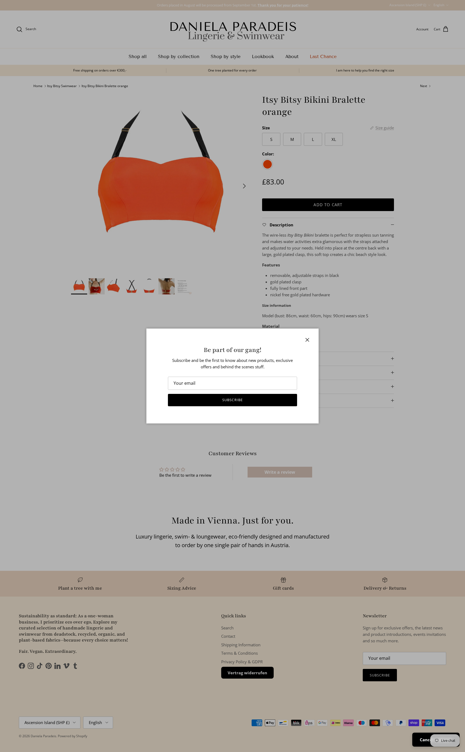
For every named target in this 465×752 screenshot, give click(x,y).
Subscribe (232, 399)
